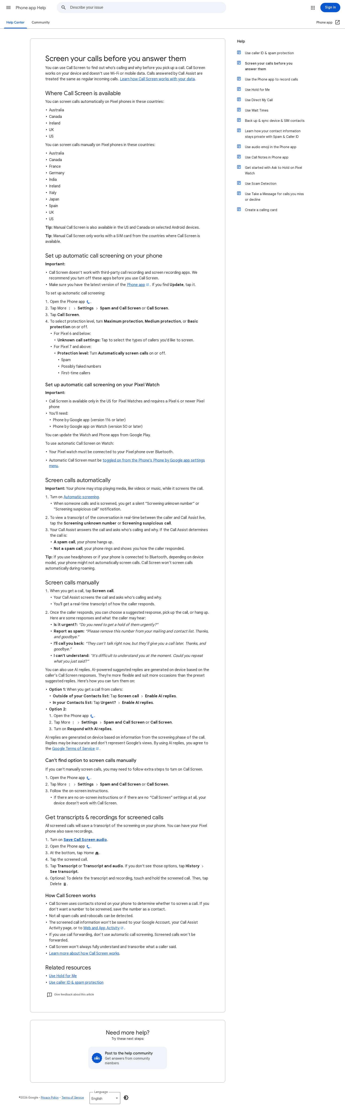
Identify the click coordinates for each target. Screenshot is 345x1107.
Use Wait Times (256, 110)
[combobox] (148, 7)
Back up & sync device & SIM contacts (274, 121)
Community (41, 22)
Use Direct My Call (259, 100)
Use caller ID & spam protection (76, 982)
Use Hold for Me (63, 976)
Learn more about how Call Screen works (84, 953)
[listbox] (104, 1098)
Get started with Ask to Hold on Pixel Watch (273, 170)
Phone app (136, 284)
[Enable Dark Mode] (126, 1097)
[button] (8, 7)
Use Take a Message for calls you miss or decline (274, 197)
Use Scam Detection (260, 183)
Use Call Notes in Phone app (266, 157)
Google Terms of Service (73, 748)
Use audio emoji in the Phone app (270, 147)
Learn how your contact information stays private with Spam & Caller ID (273, 134)
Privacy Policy (50, 1097)
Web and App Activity (101, 928)
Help (241, 41)
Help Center (15, 22)
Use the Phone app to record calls (271, 79)
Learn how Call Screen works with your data (157, 79)
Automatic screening (81, 497)
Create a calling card (261, 210)
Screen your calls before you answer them (268, 66)
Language (101, 1092)
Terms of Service (72, 1097)
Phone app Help (31, 7)
